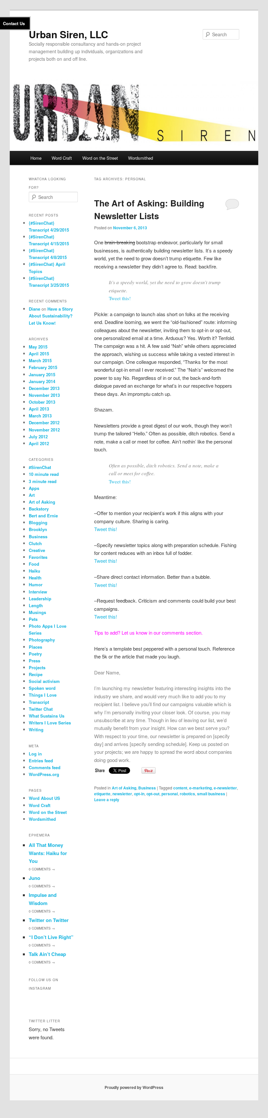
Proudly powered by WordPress (134, 1087)
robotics (187, 794)
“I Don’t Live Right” (51, 937)
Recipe (35, 674)
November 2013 (44, 395)
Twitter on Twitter (49, 920)
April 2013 (39, 409)
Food (34, 564)
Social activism (44, 681)
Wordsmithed (140, 158)
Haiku (34, 571)
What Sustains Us (46, 716)
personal (169, 794)
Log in (35, 754)
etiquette (102, 794)
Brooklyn (38, 529)
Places (35, 647)
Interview (38, 592)
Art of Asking (124, 788)
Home (36, 158)
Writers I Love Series (50, 723)
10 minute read (44, 474)
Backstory (39, 509)
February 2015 (43, 367)
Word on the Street (100, 158)
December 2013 (44, 388)
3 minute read (43, 481)
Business (147, 788)
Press (34, 660)
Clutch (35, 543)
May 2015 (38, 347)
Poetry (35, 654)
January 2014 (42, 381)
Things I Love (43, 695)
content (180, 788)
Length (36, 605)
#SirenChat (40, 467)
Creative (37, 550)
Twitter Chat (41, 709)
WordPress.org (44, 774)
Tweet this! (120, 298)
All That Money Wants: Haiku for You (48, 853)
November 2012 (44, 430)
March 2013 (40, 416)
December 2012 (44, 422)
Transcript (39, 702)
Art (32, 495)
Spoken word (42, 688)
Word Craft (62, 158)
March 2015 (40, 360)
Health (35, 578)
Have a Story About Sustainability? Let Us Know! (51, 316)
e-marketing (200, 788)
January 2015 (42, 374)
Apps (34, 488)
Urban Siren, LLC (68, 34)
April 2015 (39, 353)
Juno (34, 878)
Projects (37, 667)
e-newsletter (225, 788)
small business (211, 794)
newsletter (122, 794)
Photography (42, 640)
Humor (35, 584)
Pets (33, 619)
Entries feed (41, 760)
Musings (37, 612)
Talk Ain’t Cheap (47, 954)
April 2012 (39, 443)
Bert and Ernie (43, 515)
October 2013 (42, 402)
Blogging (38, 522)
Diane (34, 309)
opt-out (152, 794)
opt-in (139, 794)
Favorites (38, 557)
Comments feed (44, 767)
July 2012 (38, 436)
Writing (36, 729)
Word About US (44, 798)
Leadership (40, 598)
